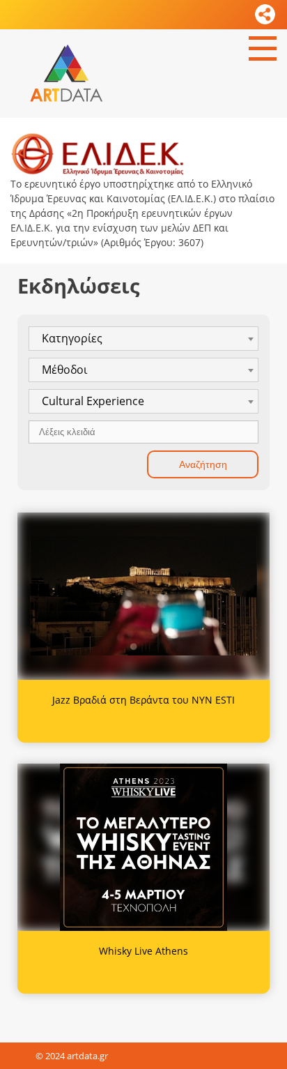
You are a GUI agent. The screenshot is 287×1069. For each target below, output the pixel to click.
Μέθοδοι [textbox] (64, 369)
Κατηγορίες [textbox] (72, 338)
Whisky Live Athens (143, 950)
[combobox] (143, 338)
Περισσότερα (144, 600)
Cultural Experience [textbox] (93, 401)
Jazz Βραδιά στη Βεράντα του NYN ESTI (143, 699)
